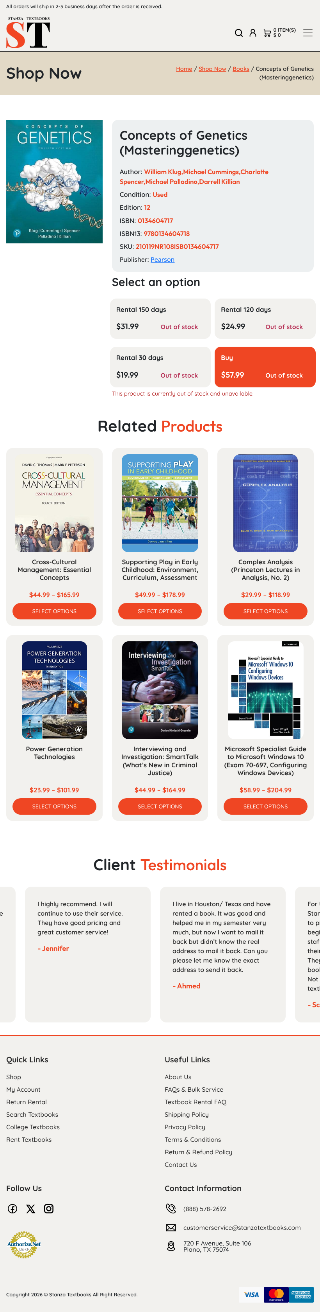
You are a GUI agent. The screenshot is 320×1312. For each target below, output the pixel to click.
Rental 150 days (141, 310)
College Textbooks (33, 1127)
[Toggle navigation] (308, 33)
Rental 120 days (246, 310)
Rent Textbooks (29, 1139)
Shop (13, 1077)
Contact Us (181, 1164)
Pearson (163, 259)
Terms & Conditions (193, 1139)
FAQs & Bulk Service (194, 1089)
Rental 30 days (140, 358)
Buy (227, 358)
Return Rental (26, 1102)
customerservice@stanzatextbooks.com (242, 1227)
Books (241, 68)
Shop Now (212, 68)
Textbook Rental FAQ (195, 1102)
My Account (23, 1089)
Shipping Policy (187, 1114)
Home (184, 68)
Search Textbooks (32, 1114)
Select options (54, 611)
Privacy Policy (185, 1127)
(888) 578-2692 (204, 1209)
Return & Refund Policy (198, 1152)
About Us (178, 1077)
